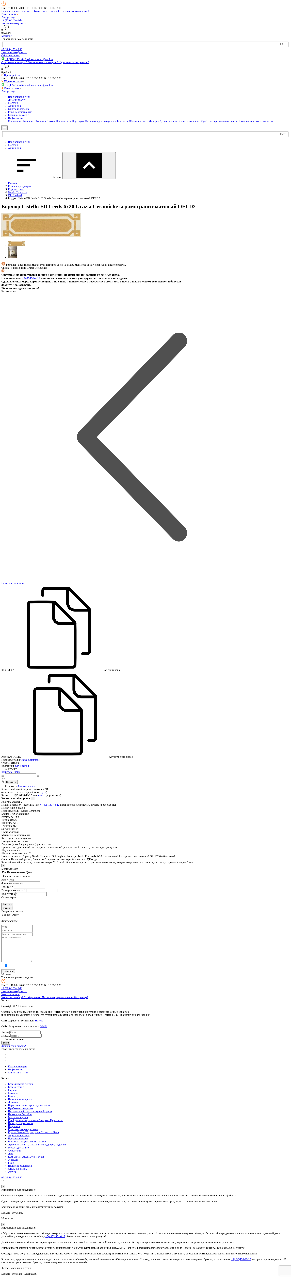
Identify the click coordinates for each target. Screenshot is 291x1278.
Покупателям (63, 121)
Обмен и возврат (138, 121)
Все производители (19, 96)
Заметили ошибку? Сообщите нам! (21, 997)
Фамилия (6, 883)
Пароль (5, 1035)
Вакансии (28, 121)
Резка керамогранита (20, 112)
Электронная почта (13, 890)
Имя (4, 879)
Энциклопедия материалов (100, 121)
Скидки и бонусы (45, 121)
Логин (5, 1032)
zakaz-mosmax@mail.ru (14, 23)
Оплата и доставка (18, 108)
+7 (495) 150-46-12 (11, 20)
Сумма (5, 897)
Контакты (122, 121)
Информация (15, 1069)
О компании (15, 121)
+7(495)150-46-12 (49, 804)
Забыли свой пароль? (13, 1046)
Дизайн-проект (16, 99)
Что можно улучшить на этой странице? (65, 997)
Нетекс (39, 1020)
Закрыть (7, 908)
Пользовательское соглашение (256, 121)
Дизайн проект (168, 121)
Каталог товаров (17, 1066)
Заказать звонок (27, 786)
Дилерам (154, 121)
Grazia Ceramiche (30, 759)
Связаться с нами (18, 1072)
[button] (10, 14)
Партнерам (78, 121)
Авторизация (9, 17)
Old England (22, 765)
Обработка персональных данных (219, 121)
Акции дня (14, 105)
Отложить (11, 786)
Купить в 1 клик (10, 771)
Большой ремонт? (18, 115)
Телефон (7, 886)
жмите (41, 795)
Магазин (13, 102)
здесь (43, 792)
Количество (8, 893)
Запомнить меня (14, 1039)
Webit (43, 1026)
